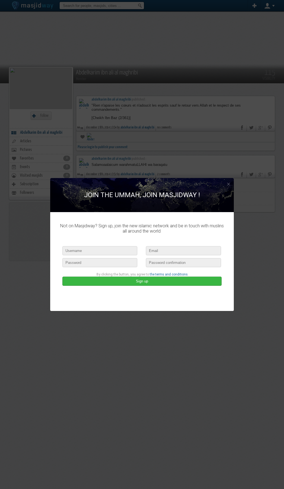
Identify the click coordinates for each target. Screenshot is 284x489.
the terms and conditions (169, 274)
